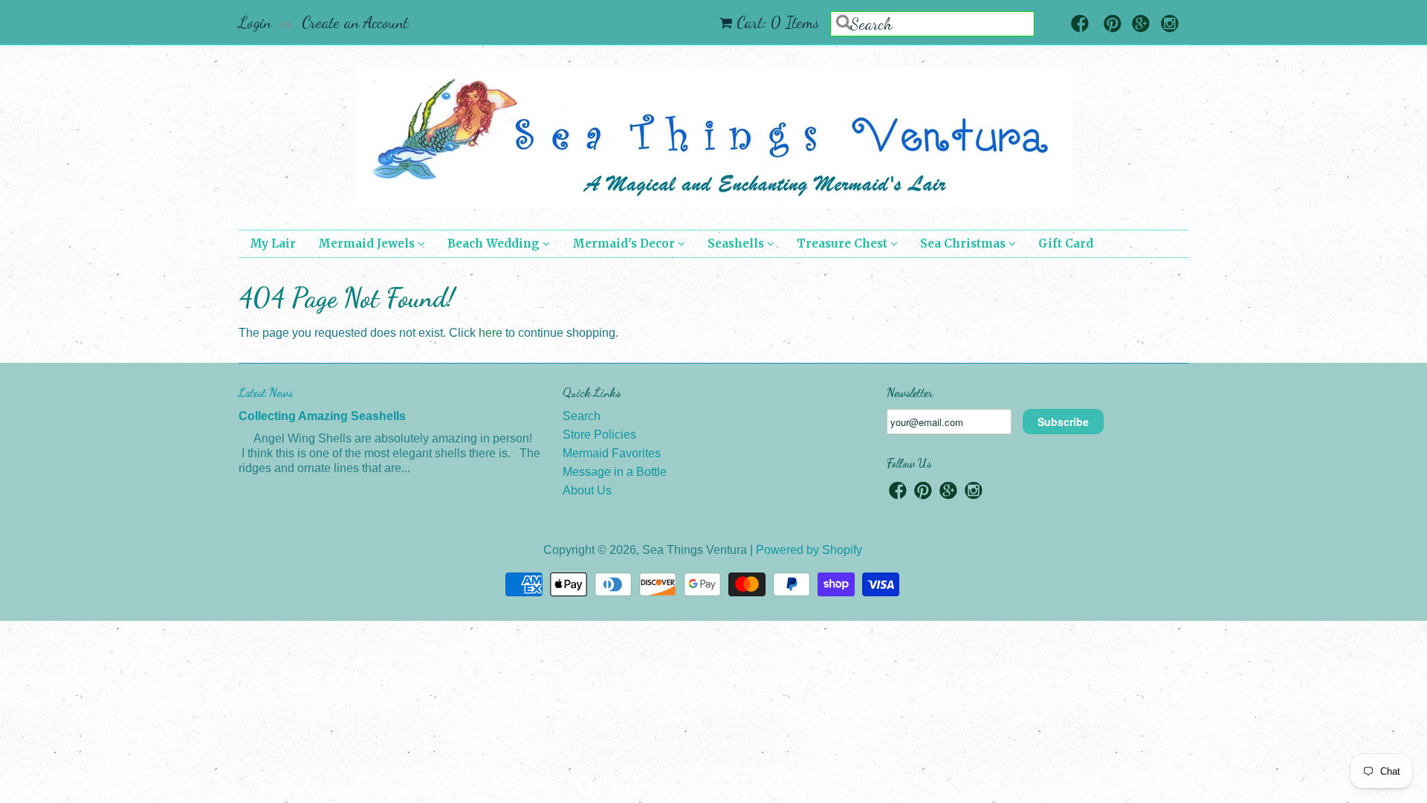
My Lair (273, 243)
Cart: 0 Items (778, 22)
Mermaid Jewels (368, 243)
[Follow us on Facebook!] (1080, 25)
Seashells (737, 243)
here (490, 332)
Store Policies (599, 434)
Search (582, 416)
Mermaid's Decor (625, 243)
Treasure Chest (843, 243)
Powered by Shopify (809, 550)
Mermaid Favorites (612, 453)
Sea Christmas (964, 243)
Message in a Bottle (615, 471)
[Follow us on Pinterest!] (1113, 25)
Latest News (266, 392)
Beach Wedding (495, 243)
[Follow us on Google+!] (1141, 25)
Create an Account (355, 22)
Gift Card (1065, 243)
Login (255, 22)
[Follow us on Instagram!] (1170, 25)
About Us (587, 490)
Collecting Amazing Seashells (322, 416)
